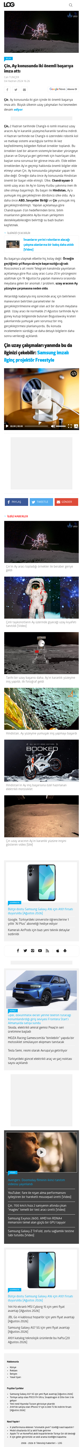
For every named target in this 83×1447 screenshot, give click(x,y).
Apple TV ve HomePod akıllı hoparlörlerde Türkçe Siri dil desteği (42, 1434)
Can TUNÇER (11, 77)
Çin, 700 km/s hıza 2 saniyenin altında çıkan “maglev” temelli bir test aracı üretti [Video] (37, 1207)
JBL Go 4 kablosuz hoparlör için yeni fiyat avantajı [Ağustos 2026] (41, 1319)
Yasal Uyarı (15, 1377)
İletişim (13, 1374)
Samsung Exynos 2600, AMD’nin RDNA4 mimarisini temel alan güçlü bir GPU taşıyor (37, 1220)
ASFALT (13, 1011)
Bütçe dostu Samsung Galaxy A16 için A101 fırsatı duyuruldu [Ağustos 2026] (40, 911)
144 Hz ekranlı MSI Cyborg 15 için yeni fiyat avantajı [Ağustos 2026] (36, 1309)
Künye (13, 1367)
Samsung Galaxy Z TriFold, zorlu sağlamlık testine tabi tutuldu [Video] (41, 1233)
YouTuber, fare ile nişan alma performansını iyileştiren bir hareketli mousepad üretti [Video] (39, 1195)
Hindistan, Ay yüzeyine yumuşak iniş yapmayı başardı (41, 733)
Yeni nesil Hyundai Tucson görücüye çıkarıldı (32, 1404)
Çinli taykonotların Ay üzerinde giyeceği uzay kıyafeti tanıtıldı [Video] (41, 624)
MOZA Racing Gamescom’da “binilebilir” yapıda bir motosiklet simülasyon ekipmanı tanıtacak (41, 1040)
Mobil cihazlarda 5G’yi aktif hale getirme (30, 1431)
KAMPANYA (14, 903)
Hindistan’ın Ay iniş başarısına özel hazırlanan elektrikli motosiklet (36, 787)
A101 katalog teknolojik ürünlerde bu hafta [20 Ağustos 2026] (39, 1340)
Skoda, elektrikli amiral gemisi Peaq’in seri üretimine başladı (36, 1029)
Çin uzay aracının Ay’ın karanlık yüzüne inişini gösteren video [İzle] (36, 843)
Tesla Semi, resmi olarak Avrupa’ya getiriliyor (37, 1050)
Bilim (8, 59)
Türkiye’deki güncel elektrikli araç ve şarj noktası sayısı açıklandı (40, 1061)
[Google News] (63, 89)
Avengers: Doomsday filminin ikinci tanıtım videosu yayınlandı (36, 1182)
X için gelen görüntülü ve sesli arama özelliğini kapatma (38, 1437)
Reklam (13, 1371)
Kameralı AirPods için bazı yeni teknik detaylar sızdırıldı (39, 932)
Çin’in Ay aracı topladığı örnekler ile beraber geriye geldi (39, 568)
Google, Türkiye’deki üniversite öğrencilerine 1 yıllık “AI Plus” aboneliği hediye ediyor (38, 921)
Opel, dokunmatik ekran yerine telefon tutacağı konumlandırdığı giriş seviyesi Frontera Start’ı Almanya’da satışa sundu (39, 1019)
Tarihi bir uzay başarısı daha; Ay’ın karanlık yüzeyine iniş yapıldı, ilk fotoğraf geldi (40, 679)
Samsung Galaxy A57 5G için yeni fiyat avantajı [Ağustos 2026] (39, 1329)
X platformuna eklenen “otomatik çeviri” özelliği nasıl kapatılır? (42, 1427)
